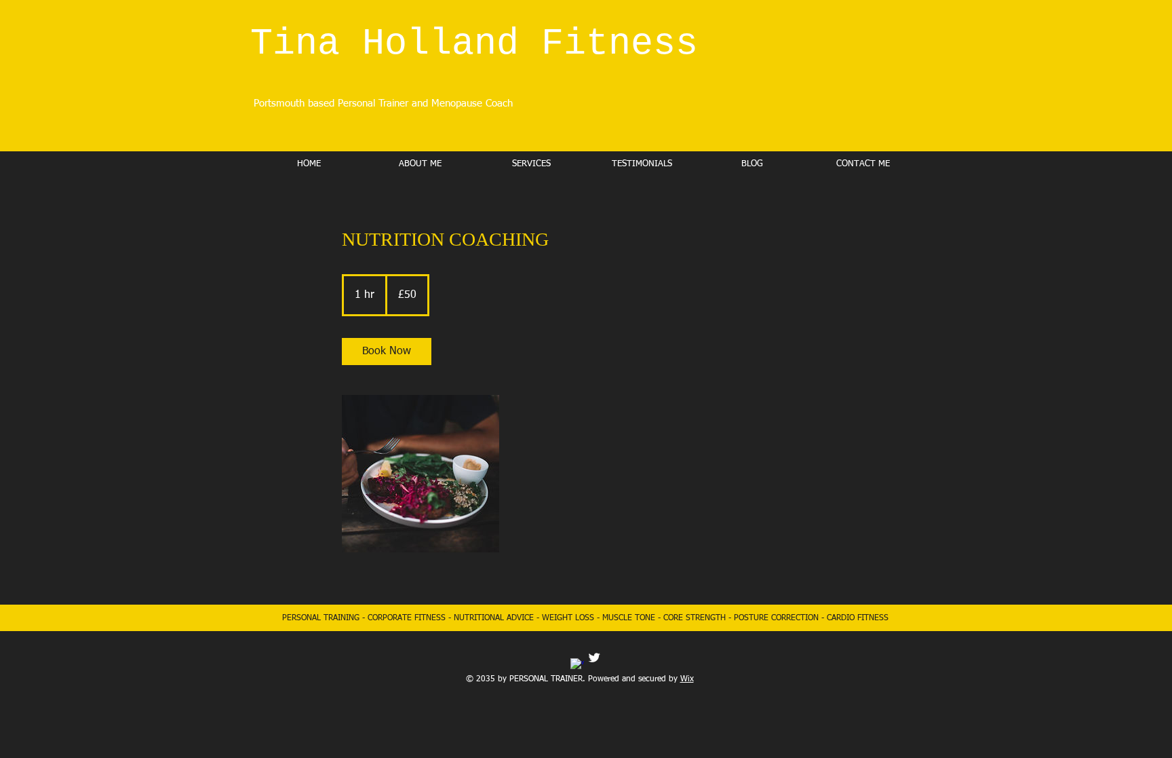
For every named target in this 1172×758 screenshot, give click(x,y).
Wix (687, 679)
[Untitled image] (420, 473)
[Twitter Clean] (594, 657)
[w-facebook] (577, 665)
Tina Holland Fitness (474, 43)
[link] (386, 351)
